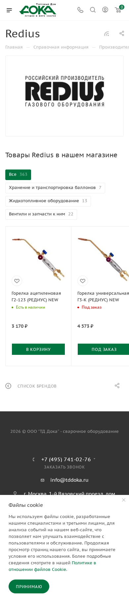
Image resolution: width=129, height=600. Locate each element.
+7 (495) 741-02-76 (66, 459)
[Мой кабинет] (105, 10)
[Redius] (64, 91)
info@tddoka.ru (69, 480)
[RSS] (106, 33)
